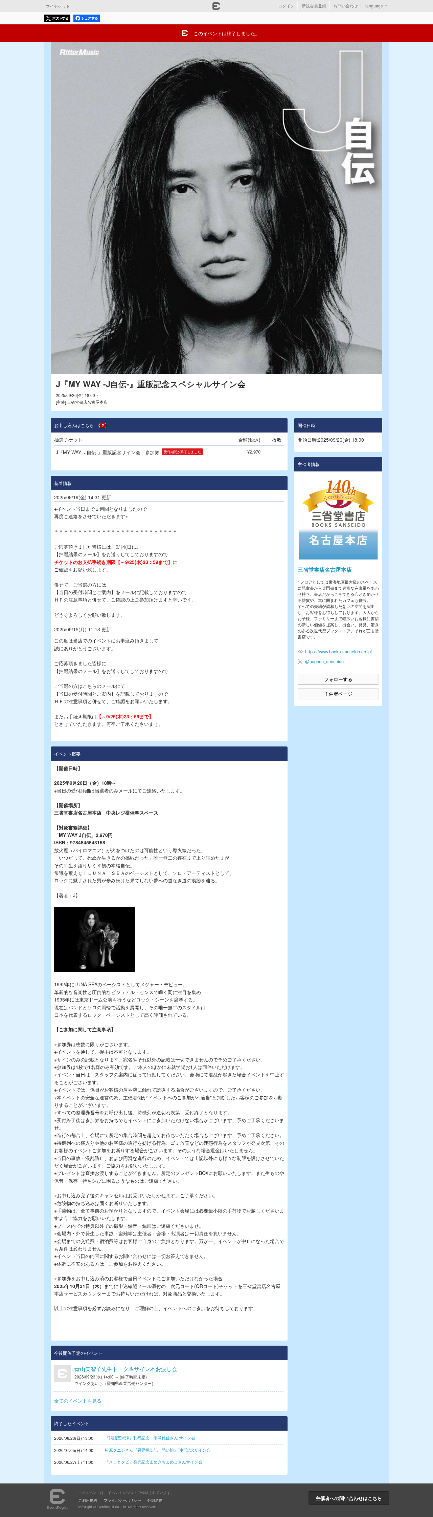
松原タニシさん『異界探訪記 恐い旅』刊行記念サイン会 (157, 1450)
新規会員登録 (314, 5)
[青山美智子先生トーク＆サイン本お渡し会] (62, 1373)
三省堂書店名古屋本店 (325, 569)
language (374, 5)
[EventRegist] (216, 7)
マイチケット (58, 6)
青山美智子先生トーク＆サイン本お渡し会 (125, 1369)
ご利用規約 (87, 1500)
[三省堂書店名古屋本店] (338, 519)
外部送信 (154, 1500)
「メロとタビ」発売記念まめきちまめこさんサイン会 (153, 1462)
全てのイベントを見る (77, 1400)
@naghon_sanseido (324, 661)
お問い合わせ (346, 5)
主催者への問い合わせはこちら (349, 1498)
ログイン (286, 5)
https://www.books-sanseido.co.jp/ (338, 651)
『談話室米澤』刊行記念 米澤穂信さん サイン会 (150, 1437)
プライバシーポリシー (122, 1500)
